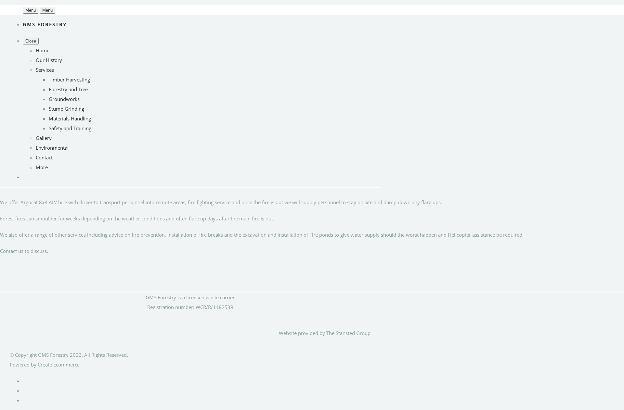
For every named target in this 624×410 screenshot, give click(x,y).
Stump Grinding (66, 109)
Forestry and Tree (68, 89)
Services (45, 70)
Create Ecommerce (59, 364)
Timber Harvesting (69, 79)
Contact (44, 157)
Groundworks (64, 99)
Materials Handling (70, 118)
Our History (49, 60)
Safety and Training (70, 128)
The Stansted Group (348, 333)
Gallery (44, 138)
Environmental (52, 147)
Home (42, 50)
